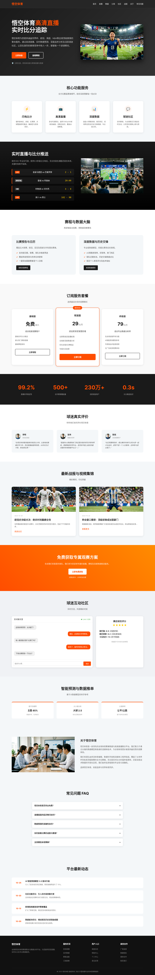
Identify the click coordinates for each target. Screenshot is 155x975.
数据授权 (123, 953)
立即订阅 (77, 357)
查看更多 (85, 529)
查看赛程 (36, 55)
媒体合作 (123, 957)
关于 (132, 4)
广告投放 (123, 949)
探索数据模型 (91, 268)
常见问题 (140, 4)
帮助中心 (95, 953)
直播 (100, 4)
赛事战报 (66, 957)
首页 (94, 4)
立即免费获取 (77, 572)
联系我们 (123, 961)
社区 (119, 4)
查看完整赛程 (23, 268)
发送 (87, 664)
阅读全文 (18, 531)
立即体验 (19, 55)
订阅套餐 (66, 961)
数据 (107, 4)
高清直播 (66, 949)
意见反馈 (95, 961)
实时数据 (66, 953)
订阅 (113, 4)
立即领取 (32, 352)
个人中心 (95, 957)
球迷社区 (95, 949)
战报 (125, 4)
